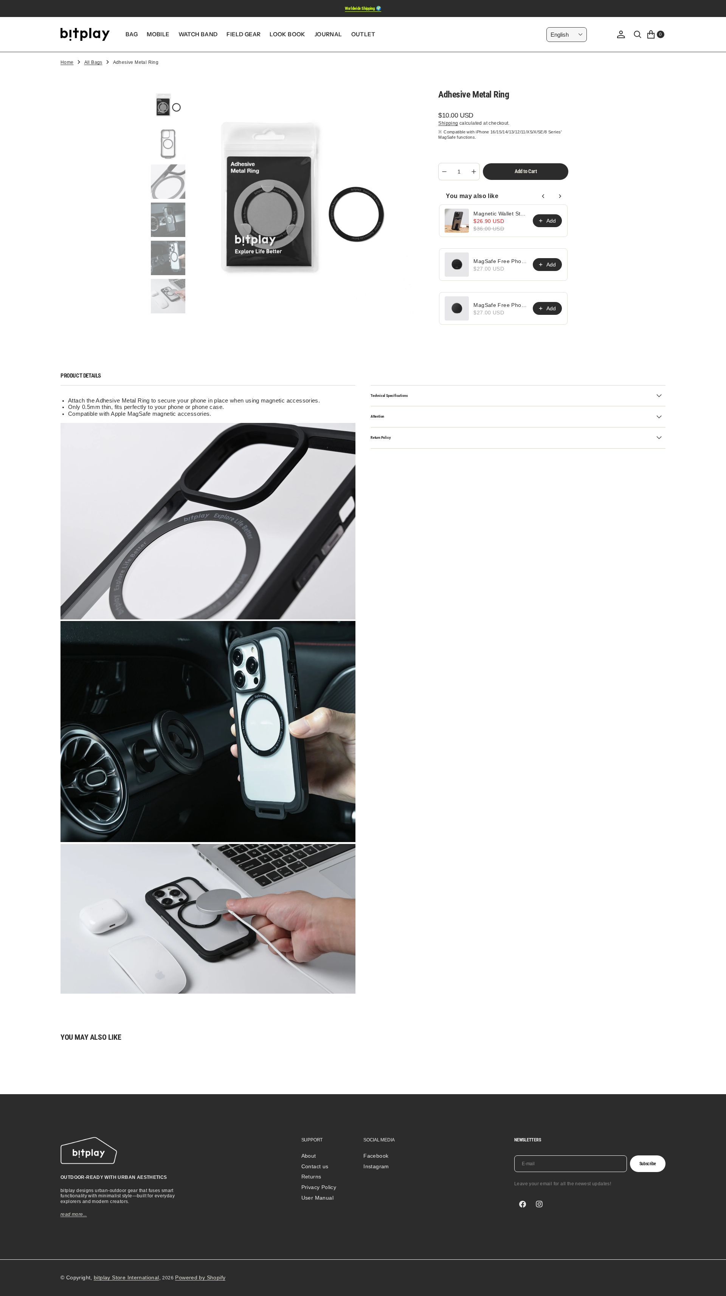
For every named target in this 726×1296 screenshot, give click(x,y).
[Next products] (560, 196)
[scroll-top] (713, 1283)
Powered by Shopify (200, 1277)
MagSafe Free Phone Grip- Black (500, 305)
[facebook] (522, 1204)
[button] (621, 34)
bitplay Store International (126, 1277)
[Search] (637, 34)
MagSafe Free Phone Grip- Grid (500, 261)
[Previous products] (543, 196)
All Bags (93, 62)
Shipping (448, 123)
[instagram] (539, 1204)
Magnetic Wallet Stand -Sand (500, 214)
